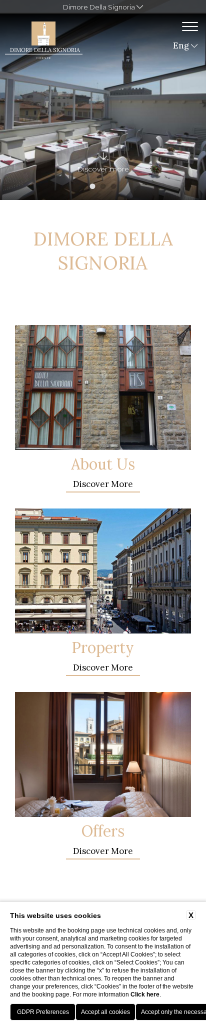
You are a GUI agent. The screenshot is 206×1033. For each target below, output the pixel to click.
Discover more (103, 851)
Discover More (103, 484)
